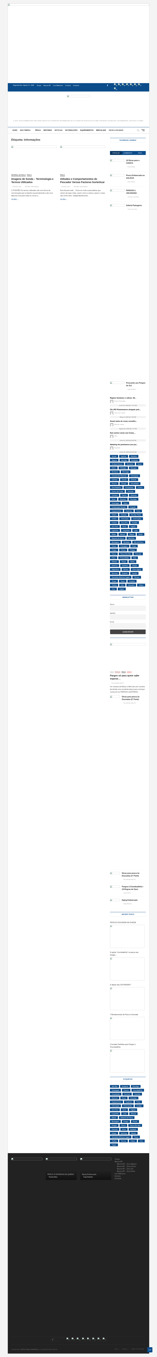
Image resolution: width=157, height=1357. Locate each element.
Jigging (133, 526)
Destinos (134, 495)
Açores (114, 456)
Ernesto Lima (16, 186)
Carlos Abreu (127, 893)
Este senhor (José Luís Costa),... (123, 433)
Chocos (114, 483)
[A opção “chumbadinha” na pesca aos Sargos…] (127, 968)
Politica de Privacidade (137, 1349)
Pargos (114, 550)
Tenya (123, 581)
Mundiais (127, 542)
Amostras (130, 464)
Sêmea (125, 569)
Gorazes (124, 515)
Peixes (123, 550)
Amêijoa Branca (117, 464)
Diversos (123, 499)
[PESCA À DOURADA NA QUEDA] (127, 936)
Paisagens (124, 546)
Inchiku (114, 519)
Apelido (112, 613)
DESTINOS (47, 130)
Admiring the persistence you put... (124, 444)
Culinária (114, 495)
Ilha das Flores (136, 515)
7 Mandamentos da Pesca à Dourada (124, 1014)
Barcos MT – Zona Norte (126, 1171)
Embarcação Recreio (119, 507)
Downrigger (115, 503)
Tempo (39, 85)
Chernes (133, 480)
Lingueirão (126, 530)
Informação (124, 519)
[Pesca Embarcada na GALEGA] (117, 175)
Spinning (114, 573)
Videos (141, 585)
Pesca (29, 175)
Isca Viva (124, 522)
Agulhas (123, 456)
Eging (125, 503)
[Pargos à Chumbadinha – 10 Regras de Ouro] (115, 888)
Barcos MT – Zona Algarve (127, 1164)
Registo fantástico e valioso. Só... (123, 398)
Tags (140, 153)
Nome (112, 604)
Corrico (140, 487)
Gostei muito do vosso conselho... (123, 421)
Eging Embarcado (130, 900)
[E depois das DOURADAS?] (127, 998)
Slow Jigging (137, 569)
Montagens (115, 542)
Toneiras (132, 581)
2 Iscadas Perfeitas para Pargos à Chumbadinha (123, 1045)
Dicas (114, 499)
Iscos (124, 526)
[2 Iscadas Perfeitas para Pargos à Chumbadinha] (127, 1060)
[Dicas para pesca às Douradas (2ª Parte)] (115, 781)
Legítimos (115, 530)
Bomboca (115, 472)
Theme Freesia (25, 1349)
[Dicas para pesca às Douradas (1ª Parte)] (115, 875)
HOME (14, 130)
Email (112, 622)
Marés (140, 534)
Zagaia (122, 589)
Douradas (133, 499)
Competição (129, 487)
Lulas (136, 530)
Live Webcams (58, 85)
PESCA (38, 130)
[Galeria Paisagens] (117, 205)
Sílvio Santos (131, 182)
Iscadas (134, 522)
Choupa (123, 483)
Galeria (114, 515)
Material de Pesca (18, 175)
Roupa (124, 561)
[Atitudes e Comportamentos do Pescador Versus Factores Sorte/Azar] (83, 159)
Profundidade (124, 558)
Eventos (68, 85)
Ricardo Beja (131, 167)
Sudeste (124, 573)
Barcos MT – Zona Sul (125, 1169)
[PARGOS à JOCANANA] (117, 190)
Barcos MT (47, 85)
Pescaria (138, 554)
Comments (127, 153)
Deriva (124, 495)
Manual (122, 534)
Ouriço (114, 546)
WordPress (34, 1349)
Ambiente (134, 460)
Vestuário (131, 585)
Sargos (134, 565)
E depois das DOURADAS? (120, 984)
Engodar (133, 507)
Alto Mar (27, 186)
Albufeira (134, 456)
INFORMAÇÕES (71, 130)
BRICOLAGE (101, 130)
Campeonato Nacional (119, 476)
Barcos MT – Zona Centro (126, 1166)
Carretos (114, 480)
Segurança (115, 569)
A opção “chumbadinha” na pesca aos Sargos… (124, 953)
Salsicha (114, 565)
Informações (35, 186)
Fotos (138, 511)
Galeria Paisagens (134, 205)
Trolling (114, 585)
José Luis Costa (132, 209)
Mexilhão (131, 538)
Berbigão (123, 468)
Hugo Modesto (131, 389)
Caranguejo (134, 476)
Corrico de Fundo (117, 491)
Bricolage (126, 472)
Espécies (129, 511)
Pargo (134, 546)
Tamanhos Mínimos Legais (121, 577)
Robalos (114, 561)
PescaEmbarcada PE (117, 683)
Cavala (124, 480)
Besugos (134, 468)
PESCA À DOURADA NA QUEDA (123, 922)
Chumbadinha (116, 487)
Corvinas (130, 491)
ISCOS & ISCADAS (116, 130)
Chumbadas (135, 483)
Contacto (76, 85)
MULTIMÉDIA (25, 130)
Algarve (114, 460)
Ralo (134, 558)
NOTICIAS (59, 130)
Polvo (114, 558)
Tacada (134, 573)
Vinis (113, 589)
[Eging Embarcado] (115, 902)
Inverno (114, 522)
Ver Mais (18, 199)
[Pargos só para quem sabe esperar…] (128, 655)
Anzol (139, 464)
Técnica (136, 577)
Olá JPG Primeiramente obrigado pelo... (125, 409)
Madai (114, 534)
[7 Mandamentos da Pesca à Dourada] (127, 1028)
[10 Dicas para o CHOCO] (117, 160)
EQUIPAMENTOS (86, 130)
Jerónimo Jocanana (133, 197)
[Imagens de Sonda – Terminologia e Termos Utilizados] (34, 159)
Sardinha (125, 565)
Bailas (114, 468)
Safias (132, 561)
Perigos (132, 550)
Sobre (116, 1349)
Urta (122, 585)
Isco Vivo (115, 526)
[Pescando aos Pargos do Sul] (117, 383)
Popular (116, 153)
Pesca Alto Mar (125, 554)
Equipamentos (116, 511)
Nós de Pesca (138, 542)
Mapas (132, 534)
